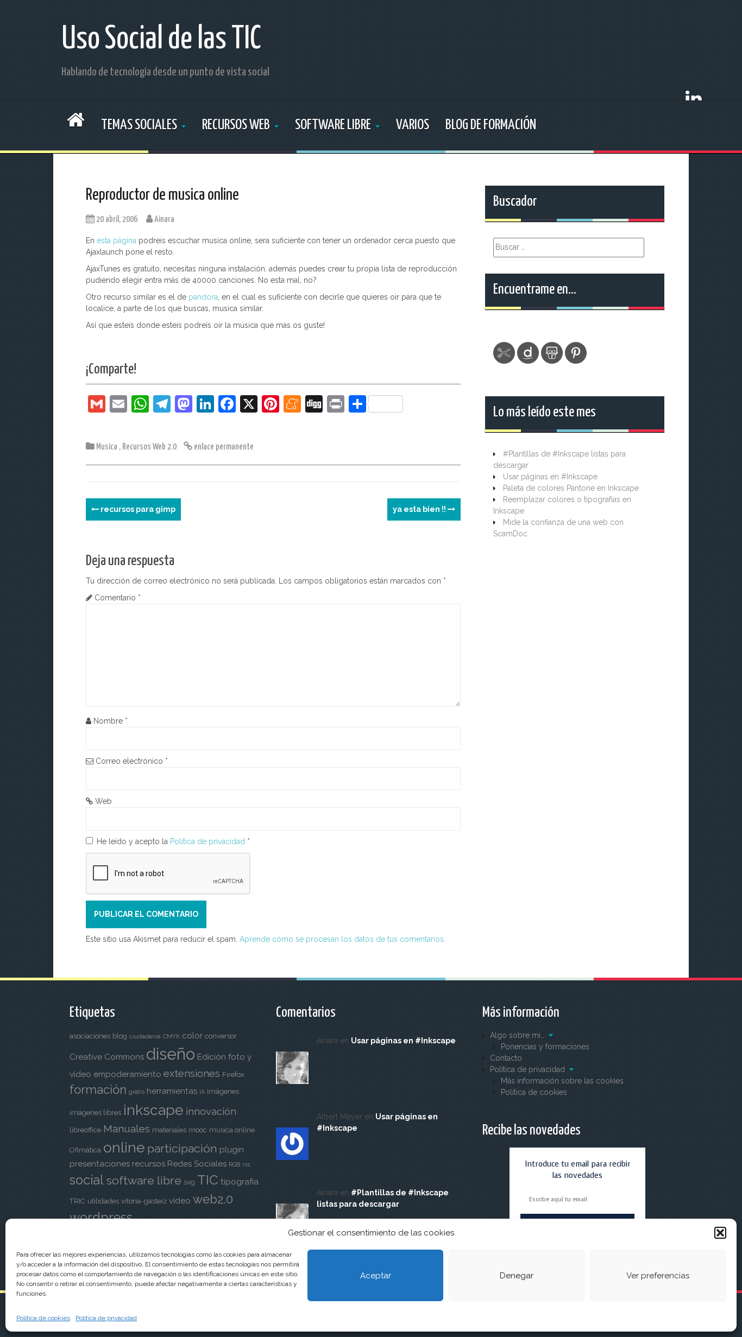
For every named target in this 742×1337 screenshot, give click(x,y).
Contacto (506, 1058)
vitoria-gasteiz (144, 1201)
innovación (211, 1111)
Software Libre (333, 125)
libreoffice (85, 1130)
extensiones (192, 1073)
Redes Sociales (197, 1164)
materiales (169, 1130)
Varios (412, 125)
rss (246, 1164)
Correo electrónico (132, 761)
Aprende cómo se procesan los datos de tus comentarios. (342, 939)
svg (189, 1182)
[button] (720, 1232)
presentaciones (100, 1164)
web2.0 (213, 1199)
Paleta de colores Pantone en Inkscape (571, 488)
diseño (170, 1053)
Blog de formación (490, 125)
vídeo (180, 1201)
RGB (234, 1164)
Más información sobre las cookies (562, 1080)
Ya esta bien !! (420, 509)
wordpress (101, 1217)
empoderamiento (127, 1074)
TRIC (77, 1201)
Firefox (233, 1074)
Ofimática (85, 1150)
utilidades (103, 1201)
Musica (106, 447)
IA (202, 1091)
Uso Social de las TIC (161, 39)
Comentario (118, 597)
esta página (118, 240)
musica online (232, 1130)
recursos (148, 1164)
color (192, 1036)
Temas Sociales (139, 125)
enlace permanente (223, 447)
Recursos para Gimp (137, 509)
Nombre (110, 721)
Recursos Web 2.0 (149, 447)
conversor (221, 1036)
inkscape (153, 1109)
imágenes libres (95, 1112)
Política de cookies (43, 1318)
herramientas (172, 1091)
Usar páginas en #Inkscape (550, 476)
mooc (197, 1130)
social (87, 1180)
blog (119, 1036)
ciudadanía (145, 1036)
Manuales (126, 1129)
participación (182, 1148)
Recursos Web (236, 125)
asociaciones (90, 1036)
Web (103, 801)
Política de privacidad (106, 1318)
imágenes (223, 1091)
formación (98, 1089)
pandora (203, 297)
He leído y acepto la (173, 841)
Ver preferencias (657, 1276)
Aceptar (375, 1276)
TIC (207, 1180)
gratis (136, 1091)
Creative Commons (107, 1057)
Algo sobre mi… (517, 1035)
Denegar (516, 1276)
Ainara (164, 220)
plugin (231, 1150)
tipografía (240, 1182)
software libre (143, 1180)
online (124, 1147)
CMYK (171, 1036)
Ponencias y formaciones (545, 1046)
